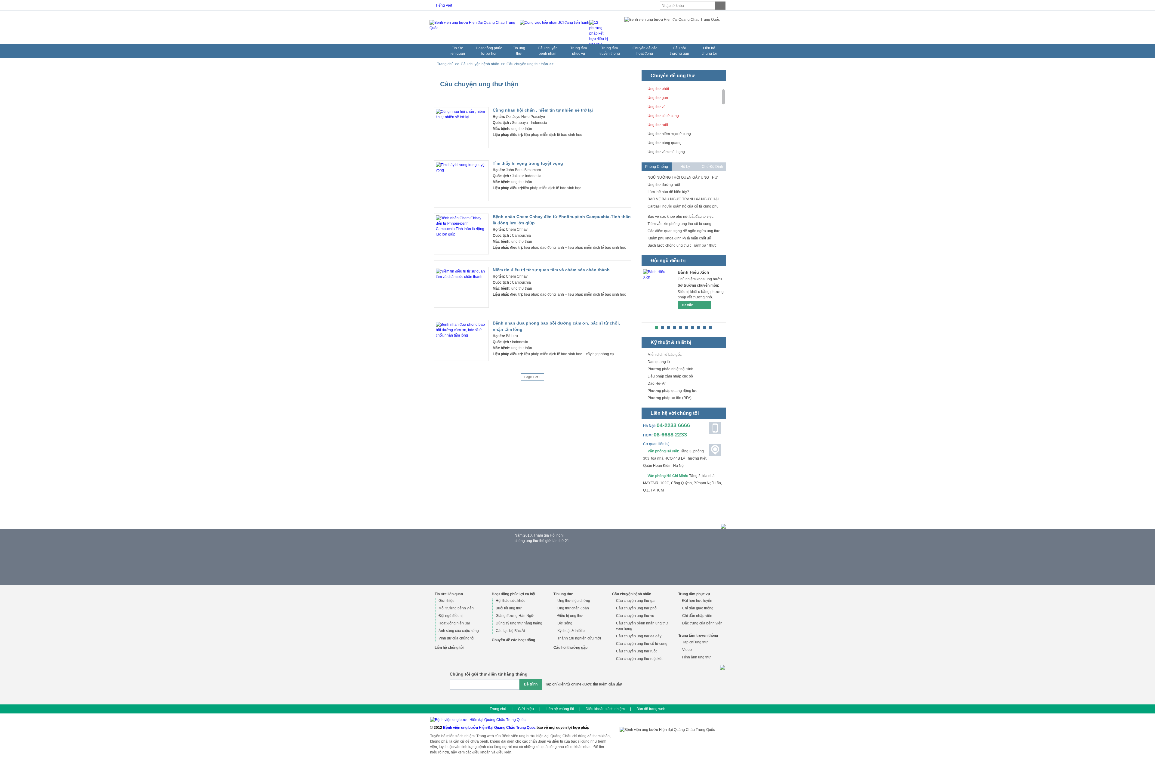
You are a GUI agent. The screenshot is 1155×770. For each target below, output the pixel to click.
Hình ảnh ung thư (696, 657)
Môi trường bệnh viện (456, 608)
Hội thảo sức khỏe (510, 601)
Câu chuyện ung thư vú (635, 616)
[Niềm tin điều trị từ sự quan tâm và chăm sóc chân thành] (461, 277)
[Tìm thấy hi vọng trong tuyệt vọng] (461, 170)
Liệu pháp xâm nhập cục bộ (670, 376)
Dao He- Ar (657, 383)
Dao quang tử (659, 362)
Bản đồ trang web (650, 709)
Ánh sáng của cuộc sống (459, 631)
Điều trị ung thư (570, 616)
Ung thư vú (657, 107)
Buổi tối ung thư (509, 608)
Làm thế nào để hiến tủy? (668, 192)
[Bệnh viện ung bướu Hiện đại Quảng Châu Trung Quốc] (473, 25)
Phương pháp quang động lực (672, 391)
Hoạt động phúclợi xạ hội (489, 51)
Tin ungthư (519, 51)
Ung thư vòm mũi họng (666, 152)
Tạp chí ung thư (695, 642)
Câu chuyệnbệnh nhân (548, 51)
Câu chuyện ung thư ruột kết (639, 659)
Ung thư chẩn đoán (573, 608)
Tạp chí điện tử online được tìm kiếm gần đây (583, 684)
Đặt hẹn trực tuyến (697, 601)
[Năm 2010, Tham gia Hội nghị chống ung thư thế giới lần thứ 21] (519, 564)
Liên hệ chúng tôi (560, 709)
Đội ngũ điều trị (451, 616)
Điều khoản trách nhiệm (605, 709)
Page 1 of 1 (532, 377)
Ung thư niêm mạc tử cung (669, 134)
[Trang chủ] (436, 50)
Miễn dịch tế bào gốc (665, 355)
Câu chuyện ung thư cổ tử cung (641, 644)
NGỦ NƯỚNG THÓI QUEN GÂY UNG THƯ (683, 177)
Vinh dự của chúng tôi (456, 638)
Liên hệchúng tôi (709, 51)
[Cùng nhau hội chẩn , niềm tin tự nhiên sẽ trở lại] (461, 117)
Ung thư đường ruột (664, 185)
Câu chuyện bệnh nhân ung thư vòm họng (642, 626)
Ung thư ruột (658, 125)
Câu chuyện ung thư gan (636, 601)
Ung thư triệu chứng (573, 601)
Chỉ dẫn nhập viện (697, 616)
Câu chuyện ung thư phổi (637, 608)
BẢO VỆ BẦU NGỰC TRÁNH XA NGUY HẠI (683, 199)
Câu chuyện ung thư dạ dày (638, 636)
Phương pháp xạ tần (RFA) (669, 398)
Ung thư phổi (658, 89)
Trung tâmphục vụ (578, 51)
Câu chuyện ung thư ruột (636, 651)
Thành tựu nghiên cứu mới (579, 638)
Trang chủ (498, 709)
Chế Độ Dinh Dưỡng (712, 168)
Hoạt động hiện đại (454, 623)
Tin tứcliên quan (457, 51)
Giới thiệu (446, 601)
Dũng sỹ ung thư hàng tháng (519, 623)
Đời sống (564, 623)
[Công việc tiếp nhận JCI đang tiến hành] (553, 29)
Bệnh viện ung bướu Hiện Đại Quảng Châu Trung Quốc (489, 727)
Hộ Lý (685, 167)
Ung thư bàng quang (665, 143)
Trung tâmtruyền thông (609, 51)
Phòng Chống (656, 167)
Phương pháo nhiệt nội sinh (670, 369)
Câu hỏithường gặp (679, 51)
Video (687, 650)
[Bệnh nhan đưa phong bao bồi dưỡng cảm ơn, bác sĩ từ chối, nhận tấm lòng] (461, 335)
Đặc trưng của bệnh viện (702, 623)
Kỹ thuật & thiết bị (571, 631)
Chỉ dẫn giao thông (697, 608)
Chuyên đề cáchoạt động (645, 51)
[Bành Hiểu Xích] (658, 295)
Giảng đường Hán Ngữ (515, 616)
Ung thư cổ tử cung (663, 116)
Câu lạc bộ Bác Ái (510, 631)
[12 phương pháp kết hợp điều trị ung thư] (599, 29)
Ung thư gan (658, 98)
